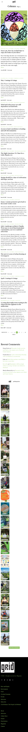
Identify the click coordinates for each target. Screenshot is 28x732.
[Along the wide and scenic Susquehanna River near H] (4, 417)
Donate (3, 718)
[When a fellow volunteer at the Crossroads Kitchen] (4, 391)
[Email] (13, 680)
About (2, 711)
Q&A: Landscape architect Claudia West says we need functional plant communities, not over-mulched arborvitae (12, 229)
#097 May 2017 (4, 78)
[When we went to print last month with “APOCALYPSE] (4, 482)
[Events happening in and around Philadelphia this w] (4, 495)
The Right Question (19, 102)
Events (2, 697)
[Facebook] (2, 680)
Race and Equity (5, 686)
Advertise (3, 699)
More (2, 67)
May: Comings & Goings (9, 80)
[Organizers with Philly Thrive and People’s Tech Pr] (4, 443)
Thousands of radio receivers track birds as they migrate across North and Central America (14, 349)
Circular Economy (5, 694)
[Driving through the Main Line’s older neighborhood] (4, 587)
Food (2, 691)
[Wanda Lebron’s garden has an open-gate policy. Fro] (4, 600)
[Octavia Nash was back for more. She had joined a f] (4, 613)
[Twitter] (5, 680)
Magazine (3, 724)
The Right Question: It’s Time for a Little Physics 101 (12, 154)
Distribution (4, 721)
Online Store (4, 716)
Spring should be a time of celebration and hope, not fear (13, 178)
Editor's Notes (19, 175)
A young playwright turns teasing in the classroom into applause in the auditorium (14, 304)
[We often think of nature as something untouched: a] (4, 626)
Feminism (22, 48)
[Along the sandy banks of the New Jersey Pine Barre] (4, 430)
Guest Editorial (18, 126)
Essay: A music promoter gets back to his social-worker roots (13, 203)
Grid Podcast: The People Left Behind (11, 704)
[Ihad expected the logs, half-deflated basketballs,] (4, 639)
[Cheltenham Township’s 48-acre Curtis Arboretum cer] (4, 535)
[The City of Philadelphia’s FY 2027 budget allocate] (4, 508)
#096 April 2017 (4, 151)
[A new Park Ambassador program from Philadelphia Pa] (4, 521)
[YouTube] (10, 680)
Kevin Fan (5, 364)
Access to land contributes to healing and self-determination (13, 130)
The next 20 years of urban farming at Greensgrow (13, 255)
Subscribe (3, 702)
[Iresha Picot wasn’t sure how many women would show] (4, 404)
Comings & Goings (18, 78)
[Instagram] (7, 680)
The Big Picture (19, 224)
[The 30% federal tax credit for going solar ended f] (4, 469)
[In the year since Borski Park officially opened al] (4, 574)
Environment (4, 689)
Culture (16, 48)
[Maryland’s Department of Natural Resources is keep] (4, 548)
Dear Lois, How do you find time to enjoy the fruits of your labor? (12, 52)
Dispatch (17, 199)
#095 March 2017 (5, 300)
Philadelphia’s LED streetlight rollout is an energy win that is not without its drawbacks (14, 365)
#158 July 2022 (4, 48)
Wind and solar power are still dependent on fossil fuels (11, 105)
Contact (3, 726)
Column (11, 48)
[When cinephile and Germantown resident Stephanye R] (4, 456)
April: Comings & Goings (9, 278)
